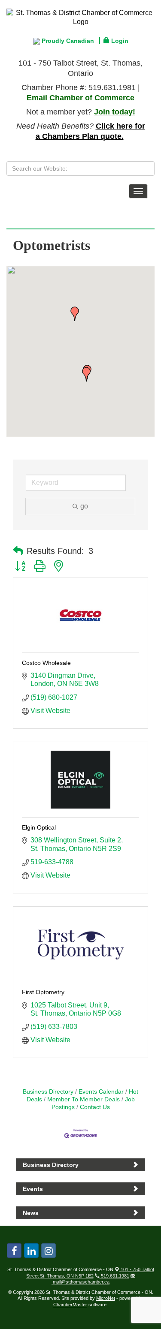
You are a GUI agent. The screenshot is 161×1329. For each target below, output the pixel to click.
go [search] (84, 506)
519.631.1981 (114, 1275)
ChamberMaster (70, 1304)
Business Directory (48, 1091)
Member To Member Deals (83, 1099)
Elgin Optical (39, 827)
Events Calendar (101, 1091)
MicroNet (105, 1298)
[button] (86, 374)
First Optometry (43, 992)
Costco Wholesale (46, 662)
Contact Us (95, 1107)
